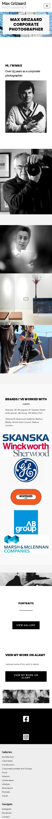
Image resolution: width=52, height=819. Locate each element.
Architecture (8, 757)
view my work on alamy (26, 676)
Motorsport (7, 788)
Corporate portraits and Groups (17, 768)
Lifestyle (6, 784)
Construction (8, 765)
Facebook (7, 813)
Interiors (5, 776)
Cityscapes (7, 761)
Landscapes (8, 780)
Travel (5, 796)
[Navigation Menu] (47, 6)
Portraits (6, 792)
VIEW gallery (26, 625)
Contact (6, 817)
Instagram (6, 809)
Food (4, 772)
